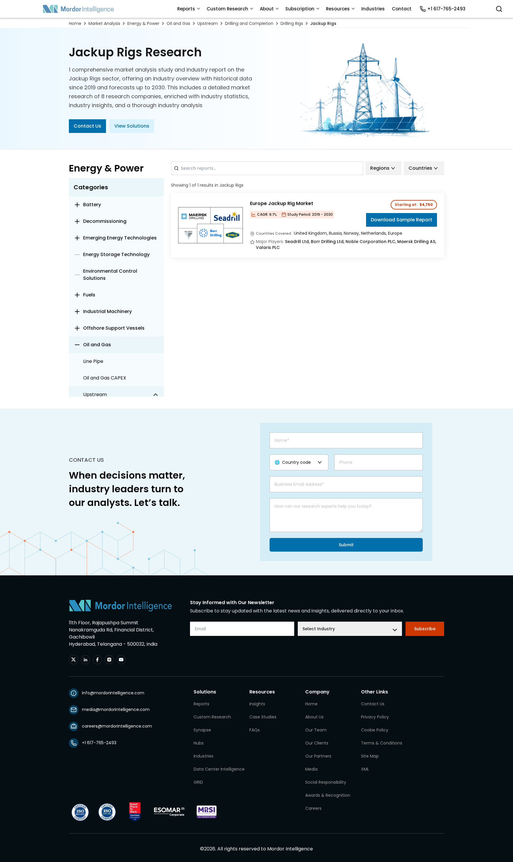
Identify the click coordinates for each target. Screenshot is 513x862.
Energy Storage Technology (116, 254)
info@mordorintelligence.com (113, 693)
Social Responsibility (325, 782)
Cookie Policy (374, 730)
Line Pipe (93, 361)
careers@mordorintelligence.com (117, 726)
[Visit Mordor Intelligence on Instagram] (109, 659)
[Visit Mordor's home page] (78, 8)
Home (75, 23)
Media (311, 769)
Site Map (370, 756)
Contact (401, 9)
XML (365, 769)
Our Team (316, 730)
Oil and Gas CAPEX (104, 377)
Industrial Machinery (107, 311)
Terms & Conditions (381, 743)
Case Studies (262, 717)
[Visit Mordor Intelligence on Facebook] (97, 659)
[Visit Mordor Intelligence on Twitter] (73, 659)
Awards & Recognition (327, 795)
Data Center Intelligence (219, 769)
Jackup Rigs (323, 23)
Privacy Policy (375, 717)
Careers (313, 808)
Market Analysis (104, 23)
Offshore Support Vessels (114, 328)
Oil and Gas (178, 23)
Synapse (202, 730)
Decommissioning (104, 221)
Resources (338, 9)
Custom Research (227, 9)
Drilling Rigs (292, 23)
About (267, 9)
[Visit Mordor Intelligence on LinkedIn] (85, 659)
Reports (186, 9)
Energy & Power (143, 23)
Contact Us (87, 126)
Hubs (199, 743)
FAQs (254, 730)
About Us (314, 717)
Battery (92, 204)
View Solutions (131, 126)
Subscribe (425, 629)
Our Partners (318, 756)
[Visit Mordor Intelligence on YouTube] (121, 659)
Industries (373, 9)
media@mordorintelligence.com (116, 709)
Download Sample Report (401, 219)
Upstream (207, 23)
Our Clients (316, 743)
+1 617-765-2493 (446, 9)
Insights (257, 704)
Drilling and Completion (249, 23)
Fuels (89, 294)
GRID (198, 782)
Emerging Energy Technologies (120, 237)
